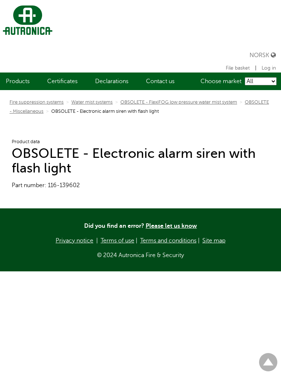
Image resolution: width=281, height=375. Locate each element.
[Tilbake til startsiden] (26, 20)
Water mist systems (92, 102)
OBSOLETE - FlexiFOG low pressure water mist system (178, 102)
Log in (269, 68)
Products (18, 81)
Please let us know (171, 226)
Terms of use (117, 240)
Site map (213, 240)
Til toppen (268, 359)
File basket (238, 68)
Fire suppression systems (37, 102)
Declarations (111, 81)
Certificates (62, 81)
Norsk (260, 55)
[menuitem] (17, 81)
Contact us (160, 81)
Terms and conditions (168, 240)
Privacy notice (74, 240)
